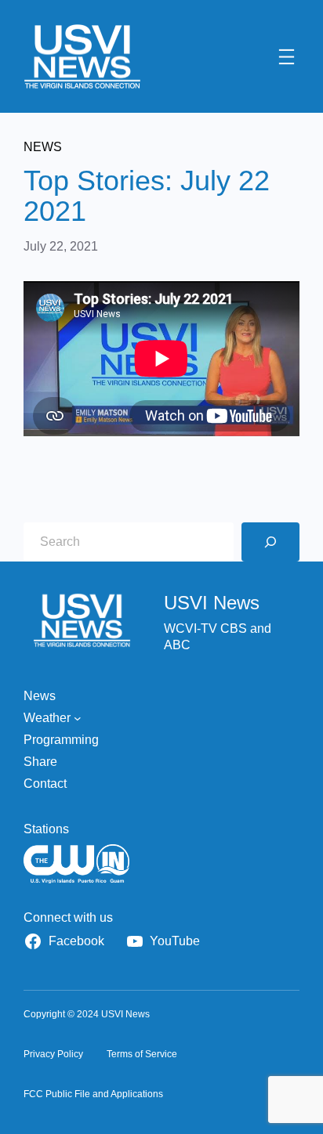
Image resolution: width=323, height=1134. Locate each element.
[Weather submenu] (78, 718)
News (43, 146)
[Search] (270, 542)
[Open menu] (286, 57)
